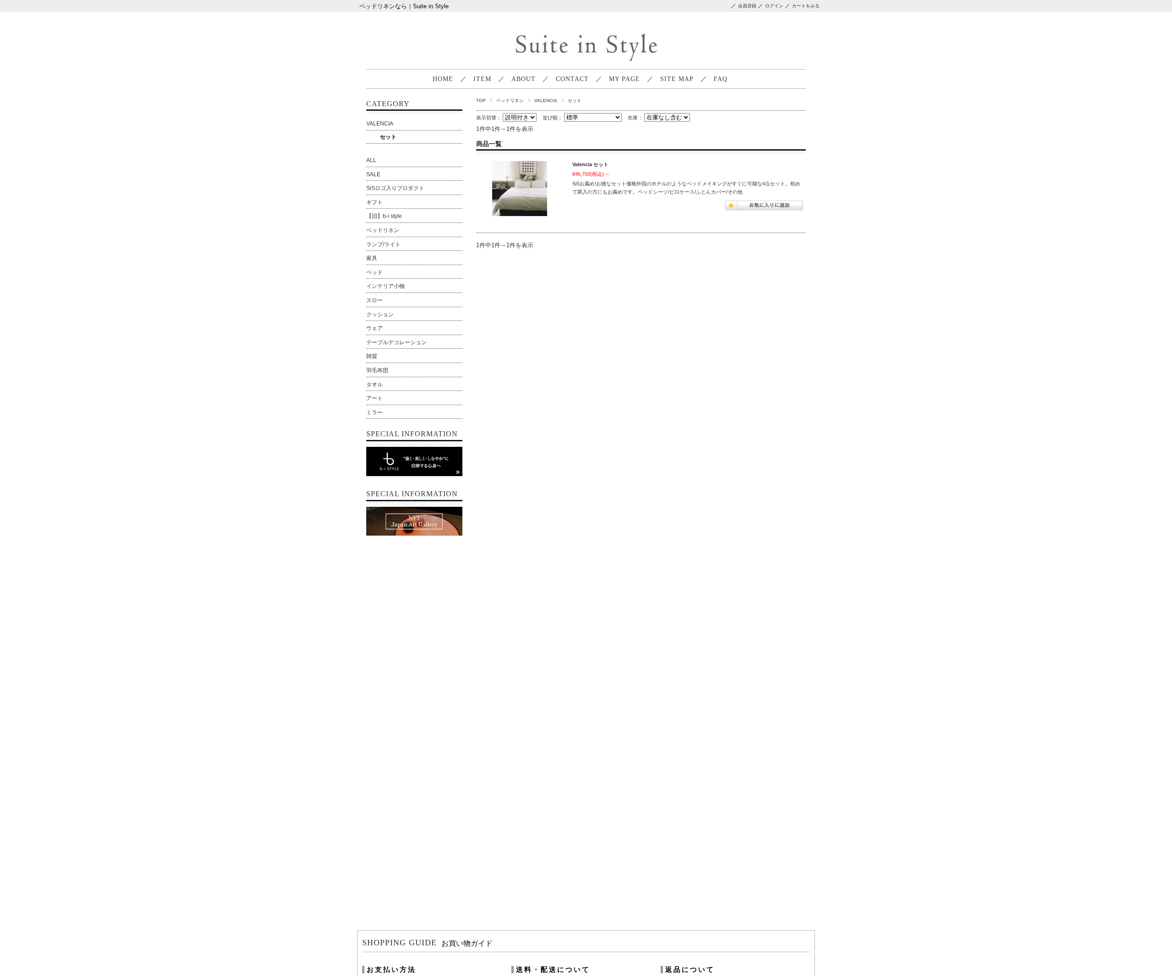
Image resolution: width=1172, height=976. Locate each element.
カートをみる (805, 5)
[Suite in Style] (585, 62)
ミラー (374, 412)
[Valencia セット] (520, 190)
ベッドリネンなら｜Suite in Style (404, 6)
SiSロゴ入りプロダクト (395, 188)
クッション (380, 314)
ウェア (374, 328)
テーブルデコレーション (396, 342)
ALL (371, 160)
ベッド (374, 272)
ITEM (482, 79)
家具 (371, 258)
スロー (374, 300)
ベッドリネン (510, 100)
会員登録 (747, 5)
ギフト (374, 202)
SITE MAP (677, 79)
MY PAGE (624, 79)
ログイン (774, 5)
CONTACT (572, 79)
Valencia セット (590, 164)
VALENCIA (545, 100)
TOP (481, 100)
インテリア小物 (385, 286)
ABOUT (523, 79)
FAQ (720, 79)
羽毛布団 (377, 370)
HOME (443, 79)
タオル (374, 384)
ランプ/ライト (383, 244)
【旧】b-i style (384, 216)
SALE (373, 174)
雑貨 (371, 356)
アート (374, 398)
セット (388, 137)
